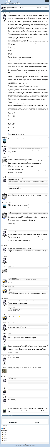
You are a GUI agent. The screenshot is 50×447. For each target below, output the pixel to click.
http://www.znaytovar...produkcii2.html (12, 368)
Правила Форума (9, 4)
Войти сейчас (36, 422)
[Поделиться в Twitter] (2, 428)
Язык (23, 444)
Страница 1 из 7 (12, 415)
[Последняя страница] (9, 10)
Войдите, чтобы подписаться (41, 7)
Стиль (26, 444)
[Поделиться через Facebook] (1, 428)
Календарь (5, 4)
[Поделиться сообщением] (48, 12)
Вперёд (8, 415)
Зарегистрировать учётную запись (13, 422)
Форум (2, 4)
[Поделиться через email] (4, 428)
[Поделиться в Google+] (3, 428)
